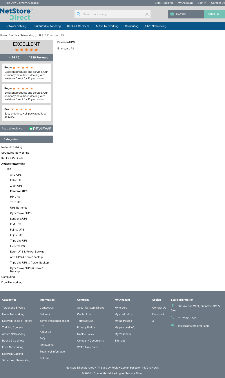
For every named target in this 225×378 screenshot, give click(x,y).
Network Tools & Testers (17, 320)
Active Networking (107, 26)
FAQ (42, 338)
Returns (44, 358)
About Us (45, 331)
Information (47, 345)
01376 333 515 (187, 318)
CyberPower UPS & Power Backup (26, 269)
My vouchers (123, 334)
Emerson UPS (18, 191)
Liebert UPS (17, 246)
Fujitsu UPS (17, 229)
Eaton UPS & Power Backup (27, 251)
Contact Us (218, 2)
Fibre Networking (155, 26)
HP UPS (15, 196)
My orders (121, 307)
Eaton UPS (16, 180)
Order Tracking (163, 2)
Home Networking (13, 314)
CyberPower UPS (21, 213)
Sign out (120, 340)
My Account (185, 2)
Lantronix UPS (19, 218)
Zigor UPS (16, 185)
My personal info (125, 327)
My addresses (123, 320)
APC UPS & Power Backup (26, 257)
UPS (8, 169)
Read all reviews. (12, 128)
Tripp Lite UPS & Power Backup (29, 262)
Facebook (158, 314)
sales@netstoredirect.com (193, 325)
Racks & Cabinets (78, 26)
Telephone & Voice (13, 307)
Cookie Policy (85, 334)
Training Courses (12, 327)
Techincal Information (53, 351)
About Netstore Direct (90, 307)
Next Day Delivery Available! (21, 2)
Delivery (45, 314)
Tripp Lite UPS (19, 240)
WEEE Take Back (87, 347)
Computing (131, 26)
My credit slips (123, 314)
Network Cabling (15, 26)
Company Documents (90, 340)
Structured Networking (47, 26)
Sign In (202, 2)
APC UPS (16, 174)
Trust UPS (16, 202)
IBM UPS (15, 224)
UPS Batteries (18, 207)
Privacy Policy (86, 327)
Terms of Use (85, 320)
